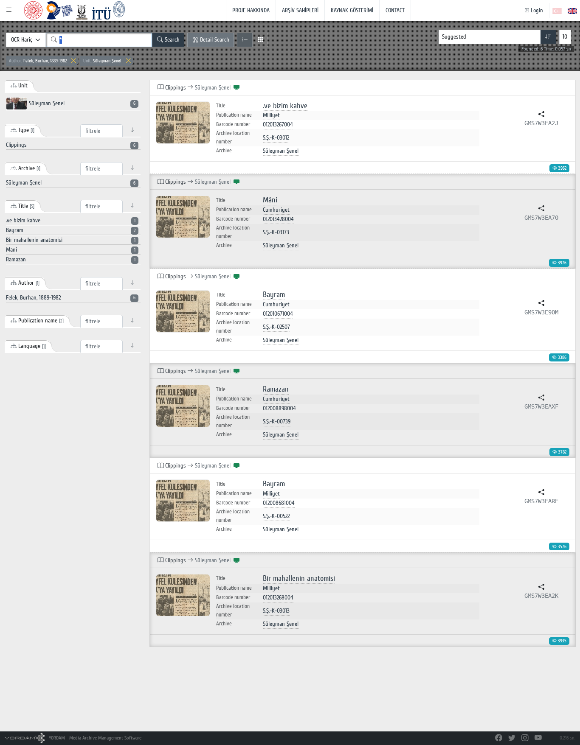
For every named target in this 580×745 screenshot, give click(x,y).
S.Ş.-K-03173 (276, 232)
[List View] (245, 40)
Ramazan (276, 389)
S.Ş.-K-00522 (276, 516)
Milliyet (271, 115)
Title (220, 106)
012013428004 (278, 219)
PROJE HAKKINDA (251, 10)
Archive (224, 150)
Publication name (234, 115)
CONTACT (395, 10)
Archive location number (233, 137)
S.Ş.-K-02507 (276, 326)
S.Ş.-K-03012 (276, 137)
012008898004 (279, 408)
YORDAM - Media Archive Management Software (94, 738)
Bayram (274, 294)
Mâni (270, 200)
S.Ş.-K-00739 (276, 421)
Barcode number (233, 124)
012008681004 (279, 503)
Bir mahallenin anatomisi (299, 578)
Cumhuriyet (276, 209)
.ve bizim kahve (285, 105)
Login (536, 10)
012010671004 (278, 313)
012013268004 (278, 597)
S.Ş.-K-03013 (276, 610)
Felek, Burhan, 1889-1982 (38, 61)
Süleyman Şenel (102, 61)
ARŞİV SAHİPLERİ (300, 10)
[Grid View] (260, 40)
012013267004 (278, 124)
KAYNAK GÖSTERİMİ (352, 10)
